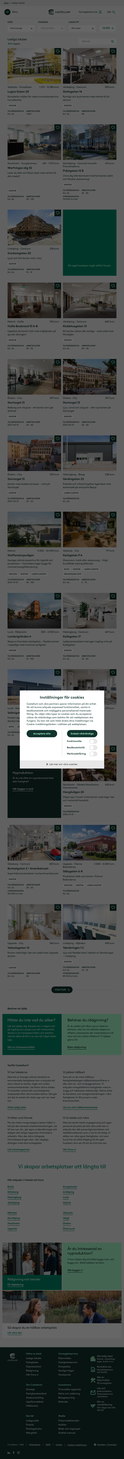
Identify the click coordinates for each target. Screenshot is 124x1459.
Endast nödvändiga (82, 733)
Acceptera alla (42, 733)
